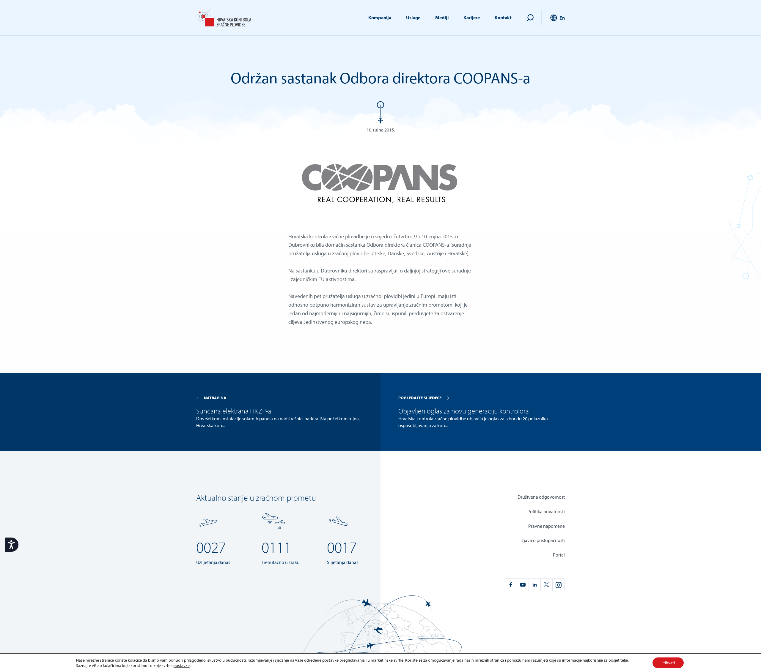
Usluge (413, 17)
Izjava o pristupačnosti (543, 540)
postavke (181, 665)
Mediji (442, 17)
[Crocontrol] (223, 18)
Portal (559, 555)
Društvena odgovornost (541, 497)
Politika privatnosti (546, 511)
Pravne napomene (546, 526)
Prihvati (668, 662)
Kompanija (379, 17)
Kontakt (503, 17)
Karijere (471, 17)
